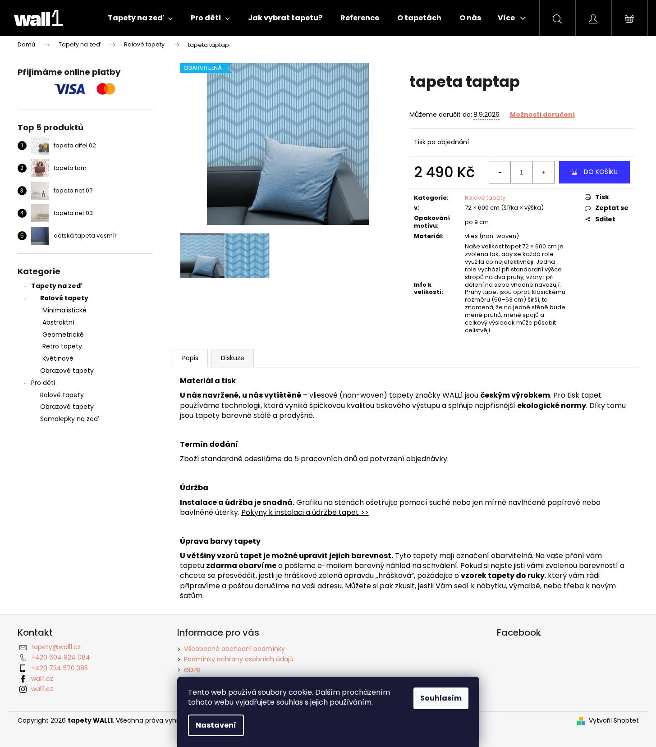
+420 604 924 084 (60, 657)
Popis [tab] (190, 357)
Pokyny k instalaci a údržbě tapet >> (305, 512)
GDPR (192, 669)
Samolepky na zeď (69, 418)
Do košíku (601, 171)
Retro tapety (62, 346)
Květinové (57, 358)
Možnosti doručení (542, 114)
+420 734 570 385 (59, 668)
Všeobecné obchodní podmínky (234, 648)
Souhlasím (441, 698)
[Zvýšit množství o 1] (543, 172)
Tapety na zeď (56, 285)
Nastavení (216, 725)
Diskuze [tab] (232, 357)
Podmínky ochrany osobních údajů (239, 659)
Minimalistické (64, 310)
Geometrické (63, 334)
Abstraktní (58, 322)
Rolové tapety (64, 297)
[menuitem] (140, 18)
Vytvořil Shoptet (614, 720)
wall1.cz (42, 678)
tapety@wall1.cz (56, 646)
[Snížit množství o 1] (500, 172)
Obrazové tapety (67, 370)
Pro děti (43, 382)
